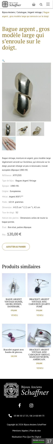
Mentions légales (20, 430)
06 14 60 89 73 (37, 415)
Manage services (38, 440)
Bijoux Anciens (8, 12)
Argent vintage (35, 12)
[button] (3, 60)
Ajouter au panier (16, 246)
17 (49, 441)
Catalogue (21, 12)
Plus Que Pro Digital (32, 436)
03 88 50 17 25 (21, 415)
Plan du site (35, 430)
